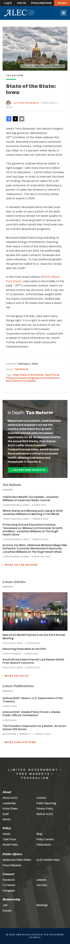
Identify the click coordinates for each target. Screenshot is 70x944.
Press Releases (12, 865)
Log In (8, 3)
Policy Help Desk (41, 3)
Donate (62, 3)
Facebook (9, 879)
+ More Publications (19, 742)
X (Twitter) (9, 885)
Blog (39, 833)
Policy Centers (45, 839)
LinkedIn (41, 879)
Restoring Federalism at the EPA (24, 648)
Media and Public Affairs (17, 859)
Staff (6, 814)
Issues (6, 833)
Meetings (42, 905)
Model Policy (10, 844)
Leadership (9, 803)
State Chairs (10, 808)
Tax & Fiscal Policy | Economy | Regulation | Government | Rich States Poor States (33, 378)
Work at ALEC (44, 814)
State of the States (31, 375)
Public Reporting (46, 803)
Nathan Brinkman (26, 103)
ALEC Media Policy (47, 859)
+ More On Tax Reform (20, 565)
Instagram (9, 890)
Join (5, 905)
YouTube (41, 885)
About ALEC (10, 797)
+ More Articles (16, 676)
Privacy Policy (44, 808)
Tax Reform (21, 369)
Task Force (9, 839)
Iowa (16, 375)
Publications (43, 844)
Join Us (21, 3)
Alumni (6, 819)
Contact (41, 797)
